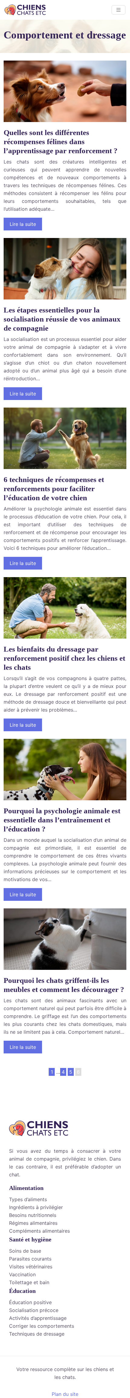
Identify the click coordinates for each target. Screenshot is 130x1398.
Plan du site (65, 1394)
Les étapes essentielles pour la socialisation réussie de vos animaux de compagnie (62, 319)
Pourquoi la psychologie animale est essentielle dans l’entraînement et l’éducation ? (62, 820)
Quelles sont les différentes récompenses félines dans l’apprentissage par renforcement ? (61, 141)
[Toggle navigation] (118, 10)
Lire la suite (23, 224)
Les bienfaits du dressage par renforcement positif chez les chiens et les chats (64, 658)
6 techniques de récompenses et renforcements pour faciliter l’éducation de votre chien (54, 488)
